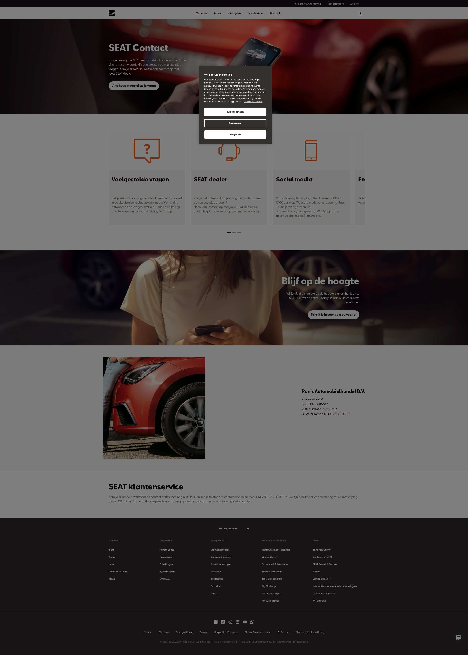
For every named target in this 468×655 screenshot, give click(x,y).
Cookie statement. (253, 101)
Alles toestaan (235, 112)
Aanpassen (235, 123)
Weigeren (235, 134)
